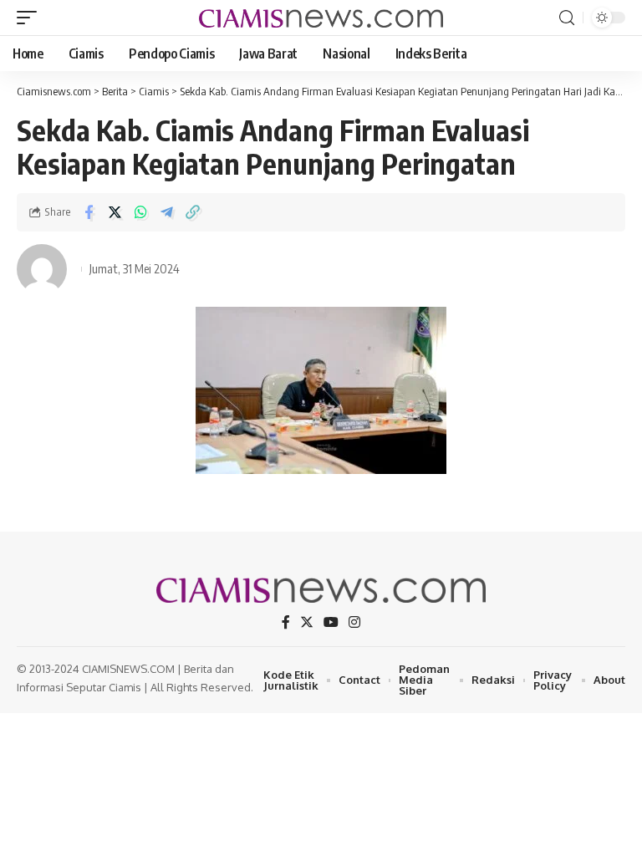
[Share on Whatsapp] (140, 212)
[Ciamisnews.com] (320, 17)
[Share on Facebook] (88, 212)
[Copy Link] (192, 212)
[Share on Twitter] (114, 212)
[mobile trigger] (31, 17)
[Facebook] (286, 622)
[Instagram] (354, 622)
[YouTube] (331, 622)
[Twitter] (307, 622)
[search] (566, 18)
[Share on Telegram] (166, 212)
